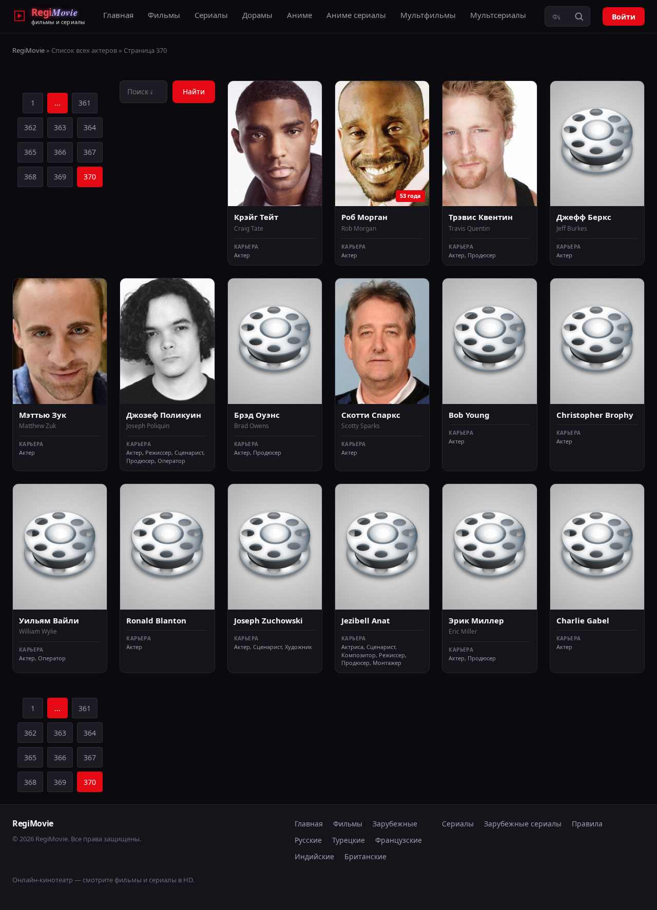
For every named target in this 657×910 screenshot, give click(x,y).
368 (30, 176)
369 (60, 176)
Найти (194, 91)
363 (60, 127)
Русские (308, 840)
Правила (587, 823)
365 (30, 152)
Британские (365, 856)
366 (60, 152)
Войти (623, 17)
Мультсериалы (498, 15)
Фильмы (164, 15)
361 (85, 103)
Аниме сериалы (356, 15)
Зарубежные (395, 823)
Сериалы (211, 15)
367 (90, 152)
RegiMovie (28, 50)
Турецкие (348, 840)
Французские (398, 840)
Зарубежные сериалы (523, 823)
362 (30, 127)
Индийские (314, 856)
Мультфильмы (428, 15)
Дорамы (257, 15)
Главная (118, 15)
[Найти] (579, 16)
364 (90, 127)
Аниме (299, 15)
